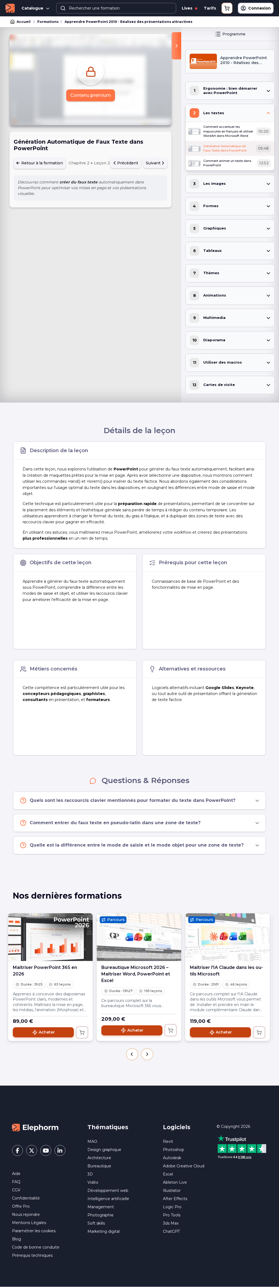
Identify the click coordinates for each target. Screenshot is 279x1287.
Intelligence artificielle (108, 1198)
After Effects (175, 1198)
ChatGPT (171, 1231)
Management (100, 1206)
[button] (132, 1054)
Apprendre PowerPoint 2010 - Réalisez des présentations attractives (128, 22)
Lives (187, 8)
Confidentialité (26, 1198)
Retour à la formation (41, 163)
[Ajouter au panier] (82, 1032)
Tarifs (210, 8)
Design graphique (104, 1149)
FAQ (16, 1181)
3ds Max (170, 1223)
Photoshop (173, 1149)
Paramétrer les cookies (34, 1230)
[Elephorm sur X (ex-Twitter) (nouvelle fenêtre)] (31, 1150)
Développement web (107, 1190)
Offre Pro (21, 1206)
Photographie (100, 1215)
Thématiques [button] (107, 1127)
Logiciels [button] (176, 1127)
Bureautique (99, 1166)
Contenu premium (90, 95)
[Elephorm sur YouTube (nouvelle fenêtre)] (45, 1150)
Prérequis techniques (32, 1255)
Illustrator (172, 1190)
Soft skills (96, 1223)
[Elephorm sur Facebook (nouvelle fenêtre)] (17, 1150)
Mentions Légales (29, 1222)
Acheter (47, 1032)
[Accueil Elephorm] (35, 1127)
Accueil (23, 22)
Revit (168, 1141)
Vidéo (92, 1182)
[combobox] (116, 8)
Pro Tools (171, 1215)
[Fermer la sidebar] (176, 45)
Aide (16, 1173)
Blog (16, 1239)
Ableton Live (175, 1182)
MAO (92, 1141)
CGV (16, 1190)
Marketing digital (103, 1231)
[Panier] (227, 8)
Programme (233, 34)
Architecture (99, 1157)
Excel (168, 1174)
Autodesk (172, 1157)
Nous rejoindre (26, 1214)
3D (90, 1174)
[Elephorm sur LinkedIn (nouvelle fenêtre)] (59, 1150)
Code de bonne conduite (35, 1247)
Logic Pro (172, 1206)
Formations (48, 22)
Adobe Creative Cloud (183, 1166)
